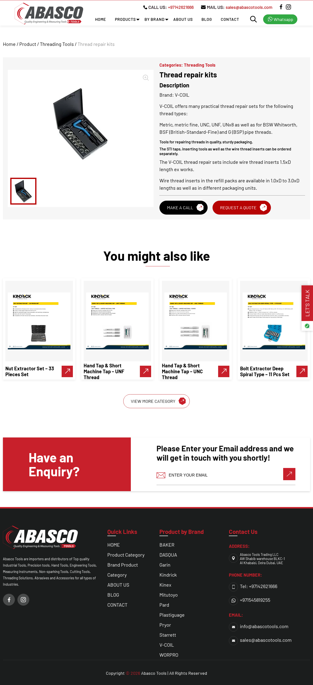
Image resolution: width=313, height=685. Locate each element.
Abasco (148, 673)
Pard (164, 605)
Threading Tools (57, 44)
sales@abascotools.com (249, 7)
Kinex (165, 585)
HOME (100, 19)
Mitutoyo (168, 595)
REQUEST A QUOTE (238, 207)
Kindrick (168, 575)
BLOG (206, 19)
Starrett (167, 635)
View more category (153, 401)
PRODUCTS (125, 19)
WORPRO (168, 655)
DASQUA (168, 555)
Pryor (165, 625)
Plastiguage (172, 615)
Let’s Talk (307, 303)
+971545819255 (255, 600)
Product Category (126, 555)
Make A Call (180, 207)
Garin (164, 565)
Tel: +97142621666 (258, 586)
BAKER (166, 545)
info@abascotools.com (264, 626)
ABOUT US (183, 19)
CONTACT (230, 19)
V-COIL (166, 645)
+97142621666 (181, 7)
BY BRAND (155, 19)
